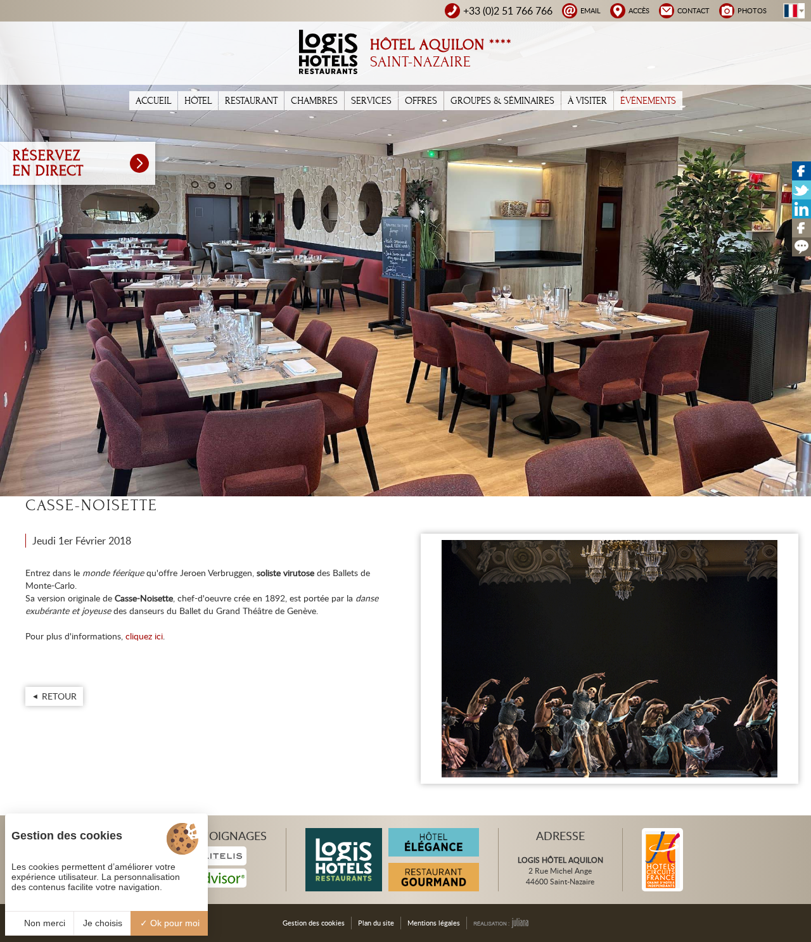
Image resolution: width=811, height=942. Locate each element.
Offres (421, 100)
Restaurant (251, 100)
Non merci (43, 923)
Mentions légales (433, 922)
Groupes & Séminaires (502, 100)
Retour (59, 696)
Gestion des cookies (314, 922)
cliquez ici (143, 636)
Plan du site (376, 922)
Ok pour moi (174, 923)
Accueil (153, 100)
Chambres (314, 100)
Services (371, 100)
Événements (648, 100)
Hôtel (198, 100)
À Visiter (587, 100)
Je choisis (102, 923)
